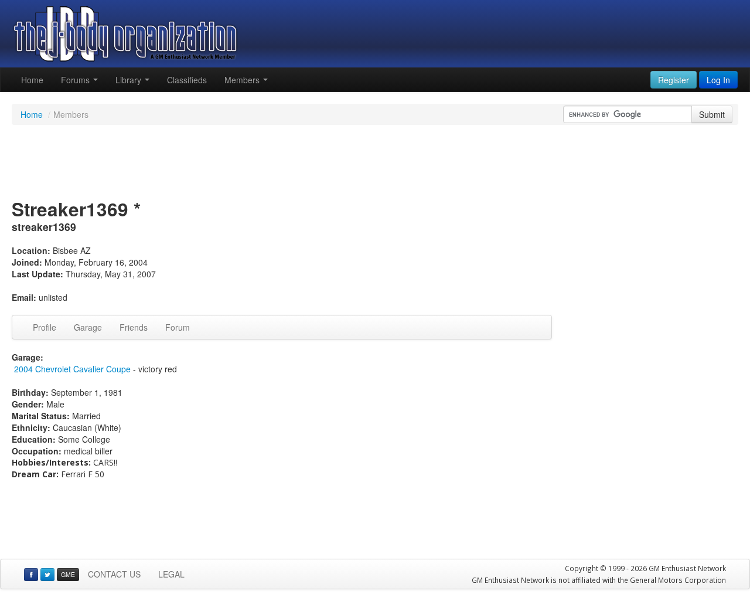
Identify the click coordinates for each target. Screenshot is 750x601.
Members (243, 80)
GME (68, 574)
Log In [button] (718, 80)
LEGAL (171, 574)
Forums (76, 80)
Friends (134, 327)
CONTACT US (114, 574)
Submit (712, 114)
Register (673, 80)
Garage (88, 327)
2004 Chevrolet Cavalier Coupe (72, 369)
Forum (177, 327)
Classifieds (187, 80)
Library (129, 80)
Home (32, 80)
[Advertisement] (375, 163)
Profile (44, 327)
